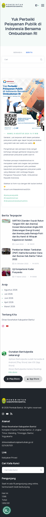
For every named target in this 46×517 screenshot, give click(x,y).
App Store (34, 378)
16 (14, 483)
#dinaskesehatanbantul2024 (16, 201)
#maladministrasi (11, 198)
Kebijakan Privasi (9, 457)
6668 (34, 276)
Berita (29, 52)
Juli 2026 (8, 294)
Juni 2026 (8, 298)
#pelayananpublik (11, 195)
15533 (32, 244)
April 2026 (8, 302)
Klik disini (13, 372)
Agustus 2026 (10, 289)
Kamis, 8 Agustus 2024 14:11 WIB (22, 133)
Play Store (14, 378)
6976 (36, 263)
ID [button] (36, 5)
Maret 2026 (9, 306)
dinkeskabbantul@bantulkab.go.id (17, 442)
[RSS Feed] (11, 414)
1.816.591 (6, 503)
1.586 (4, 496)
